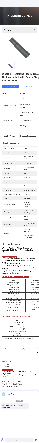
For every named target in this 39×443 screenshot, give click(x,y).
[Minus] (36, 394)
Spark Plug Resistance (10, 386)
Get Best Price (10, 86)
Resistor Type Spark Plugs (12, 384)
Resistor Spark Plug (13, 381)
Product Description (28, 136)
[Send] (36, 439)
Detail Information (11, 136)
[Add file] (2, 439)
